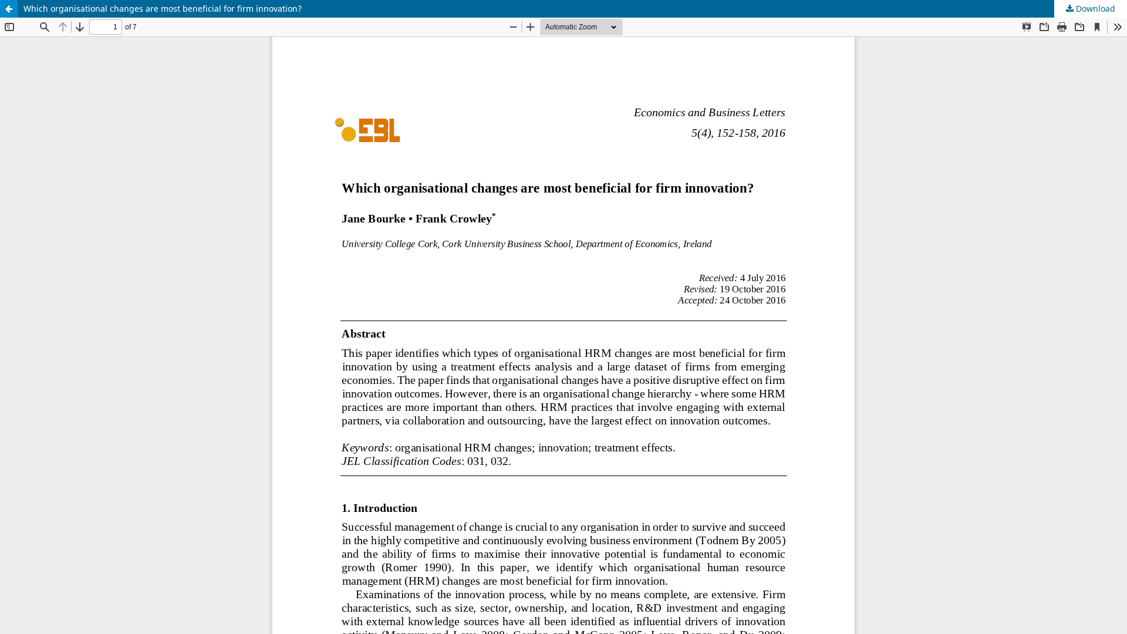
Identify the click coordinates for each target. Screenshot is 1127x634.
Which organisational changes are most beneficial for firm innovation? (162, 8)
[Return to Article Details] (9, 9)
